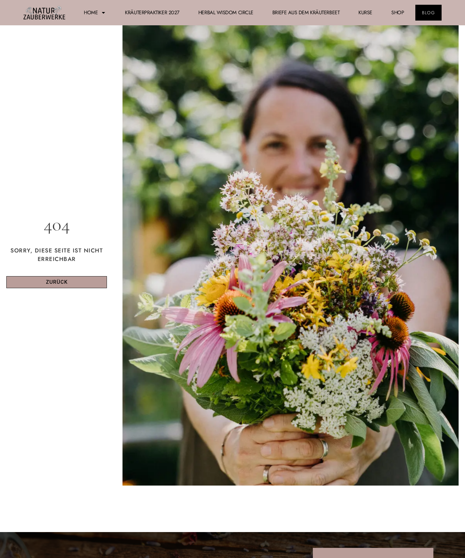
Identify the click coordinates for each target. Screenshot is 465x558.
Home (91, 12)
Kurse (365, 12)
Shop (397, 12)
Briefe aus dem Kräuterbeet (305, 12)
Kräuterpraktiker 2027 (152, 12)
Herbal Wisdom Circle (225, 12)
